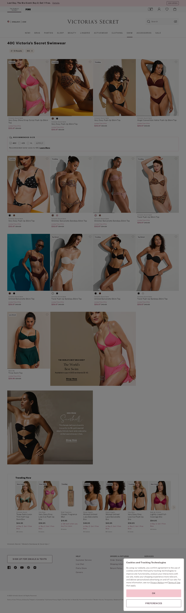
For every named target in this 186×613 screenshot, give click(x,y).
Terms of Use (174, 582)
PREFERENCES (153, 603)
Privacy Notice (157, 582)
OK (153, 593)
